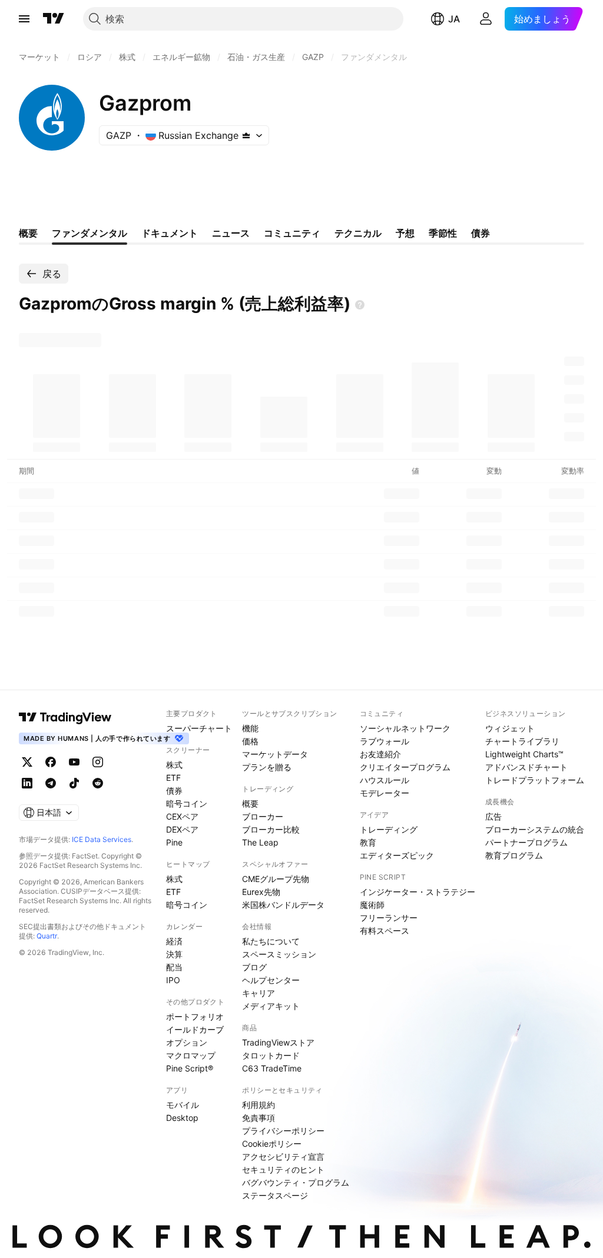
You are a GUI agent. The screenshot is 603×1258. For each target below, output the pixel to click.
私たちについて (271, 941)
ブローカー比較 (271, 829)
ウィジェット (510, 728)
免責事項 (258, 1118)
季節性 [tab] (443, 233)
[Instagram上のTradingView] (98, 762)
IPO (173, 980)
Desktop (182, 1118)
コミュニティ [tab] (292, 233)
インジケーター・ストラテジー (417, 892)
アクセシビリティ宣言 (283, 1156)
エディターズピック (397, 855)
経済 (174, 941)
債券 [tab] (480, 233)
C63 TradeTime (272, 1068)
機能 (250, 728)
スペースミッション (279, 954)
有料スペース (384, 931)
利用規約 (258, 1105)
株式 (174, 765)
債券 (174, 791)
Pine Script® (189, 1068)
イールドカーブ (195, 1029)
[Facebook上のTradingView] (50, 762)
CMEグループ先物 (275, 879)
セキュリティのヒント (283, 1169)
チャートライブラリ (522, 741)
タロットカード (271, 1055)
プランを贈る (266, 767)
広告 (493, 816)
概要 (250, 803)
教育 (368, 842)
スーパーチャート (199, 728)
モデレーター (384, 793)
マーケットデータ (275, 754)
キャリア (258, 993)
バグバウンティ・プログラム (295, 1182)
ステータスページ (275, 1195)
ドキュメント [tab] (169, 233)
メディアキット (271, 1006)
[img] (246, 135)
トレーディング (389, 829)
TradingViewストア (278, 1042)
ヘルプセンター (271, 980)
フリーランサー (389, 918)
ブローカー (262, 816)
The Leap (260, 842)
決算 (174, 954)
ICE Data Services (101, 839)
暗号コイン (186, 803)
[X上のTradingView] (27, 762)
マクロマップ (191, 1055)
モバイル (182, 1105)
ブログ (254, 967)
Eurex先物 (261, 892)
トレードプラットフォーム (534, 780)
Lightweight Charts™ (524, 754)
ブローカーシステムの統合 (534, 829)
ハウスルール (384, 780)
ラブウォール (384, 741)
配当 (174, 967)
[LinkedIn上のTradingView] (27, 783)
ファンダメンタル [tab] (89, 233)
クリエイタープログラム (405, 767)
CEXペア (182, 816)
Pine (174, 842)
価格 (250, 741)
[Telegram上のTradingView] (50, 783)
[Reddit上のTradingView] (98, 783)
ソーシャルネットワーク (405, 728)
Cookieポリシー (272, 1144)
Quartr (47, 935)
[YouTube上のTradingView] (74, 762)
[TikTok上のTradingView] (74, 783)
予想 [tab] (405, 233)
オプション (186, 1042)
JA (454, 19)
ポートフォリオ (195, 1016)
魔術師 (372, 905)
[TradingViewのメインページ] (53, 19)
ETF (173, 778)
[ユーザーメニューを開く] (486, 19)
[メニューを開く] (24, 19)
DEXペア (182, 829)
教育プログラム (514, 855)
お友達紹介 (380, 754)
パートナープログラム (526, 842)
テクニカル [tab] (358, 233)
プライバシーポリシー (283, 1131)
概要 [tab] (28, 233)
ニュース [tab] (231, 233)
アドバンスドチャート (526, 767)
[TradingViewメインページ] (65, 717)
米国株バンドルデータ (283, 905)
